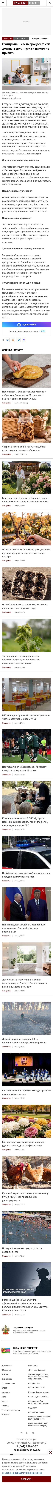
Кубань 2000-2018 (36, 1388)
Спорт (4, 1388)
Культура (6, 1392)
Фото (4, 1397)
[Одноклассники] (13, 340)
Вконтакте (21, 1433)
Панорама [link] (6, 403)
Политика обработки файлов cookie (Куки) (37, 1424)
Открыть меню (3, 3)
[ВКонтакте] (7, 340)
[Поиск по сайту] (49, 3)
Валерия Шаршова (40, 39)
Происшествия (8, 1383)
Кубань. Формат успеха (38, 1392)
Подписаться (29, 325)
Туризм (5, 1406)
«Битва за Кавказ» (36, 1370)
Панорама (8, 39)
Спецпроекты (34, 1383)
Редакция (32, 1408)
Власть (5, 1374)
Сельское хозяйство (11, 1410)
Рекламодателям (36, 1412)
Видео (4, 1401)
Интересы (6, 1415)
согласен (26, 1479)
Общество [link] (6, 723)
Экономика (7, 1379)
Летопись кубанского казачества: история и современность (38, 1376)
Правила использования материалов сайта (39, 1418)
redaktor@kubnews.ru (27, 1449)
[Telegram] (18, 340)
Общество (6, 1370)
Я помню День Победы (38, 1397)
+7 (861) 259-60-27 (26, 1446)
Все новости (7, 1365)
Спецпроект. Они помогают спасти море (38, 1402)
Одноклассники (27, 1433)
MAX (43, 331)
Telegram (33, 1433)
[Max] (24, 340)
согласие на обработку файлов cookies (22, 1473)
